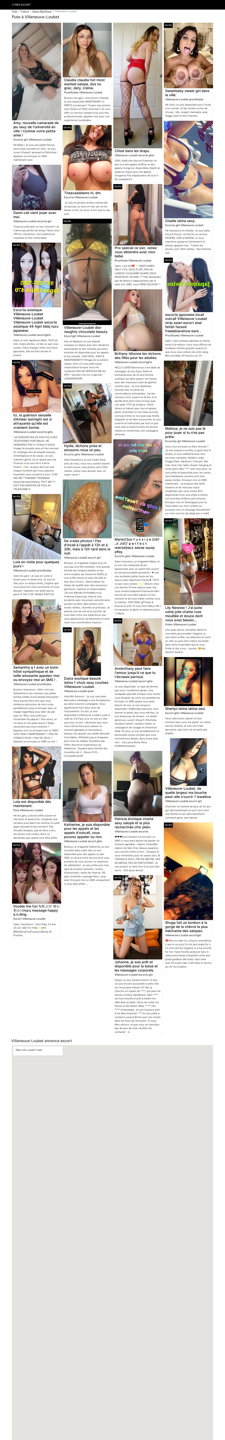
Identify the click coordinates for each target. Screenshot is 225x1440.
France (25, 11)
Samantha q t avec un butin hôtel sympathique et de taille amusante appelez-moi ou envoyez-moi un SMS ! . (36, 673)
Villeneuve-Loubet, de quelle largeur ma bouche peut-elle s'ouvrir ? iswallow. (188, 792)
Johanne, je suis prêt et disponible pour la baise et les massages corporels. (136, 966)
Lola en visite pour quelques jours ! (36, 564)
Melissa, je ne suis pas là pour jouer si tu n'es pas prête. (185, 432)
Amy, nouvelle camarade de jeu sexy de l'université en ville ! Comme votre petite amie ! (36, 129)
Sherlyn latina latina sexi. (185, 709)
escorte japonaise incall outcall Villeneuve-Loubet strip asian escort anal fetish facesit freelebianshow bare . (186, 323)
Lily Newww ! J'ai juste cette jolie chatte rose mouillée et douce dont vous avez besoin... (184, 614)
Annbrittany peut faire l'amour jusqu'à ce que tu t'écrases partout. (135, 672)
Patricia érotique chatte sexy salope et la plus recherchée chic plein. (134, 823)
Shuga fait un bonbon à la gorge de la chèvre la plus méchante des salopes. (186, 927)
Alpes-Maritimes (42, 11)
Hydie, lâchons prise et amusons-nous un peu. (83, 448)
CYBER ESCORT (21, 4)
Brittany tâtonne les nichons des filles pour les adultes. (138, 356)
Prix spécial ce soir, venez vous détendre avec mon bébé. (136, 252)
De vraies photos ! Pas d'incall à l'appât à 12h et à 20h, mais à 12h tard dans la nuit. (87, 547)
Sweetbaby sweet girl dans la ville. (187, 93)
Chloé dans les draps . (133, 151)
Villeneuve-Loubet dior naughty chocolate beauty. (86, 329)
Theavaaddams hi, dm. (82, 193)
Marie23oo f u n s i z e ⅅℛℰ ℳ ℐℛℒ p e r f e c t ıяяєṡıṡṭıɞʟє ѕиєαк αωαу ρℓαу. (137, 545)
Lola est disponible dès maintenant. (32, 804)
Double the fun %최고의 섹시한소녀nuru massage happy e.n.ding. (36, 910)
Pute (14, 11)
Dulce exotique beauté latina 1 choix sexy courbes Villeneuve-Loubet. (86, 682)
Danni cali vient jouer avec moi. (34, 215)
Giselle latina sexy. (180, 221)
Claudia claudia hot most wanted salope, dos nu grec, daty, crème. (84, 84)
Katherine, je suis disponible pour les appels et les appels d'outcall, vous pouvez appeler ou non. (87, 831)
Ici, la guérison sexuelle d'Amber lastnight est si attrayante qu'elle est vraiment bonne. (32, 421)
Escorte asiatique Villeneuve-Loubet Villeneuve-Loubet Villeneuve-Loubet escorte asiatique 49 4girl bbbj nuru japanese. (35, 320)
